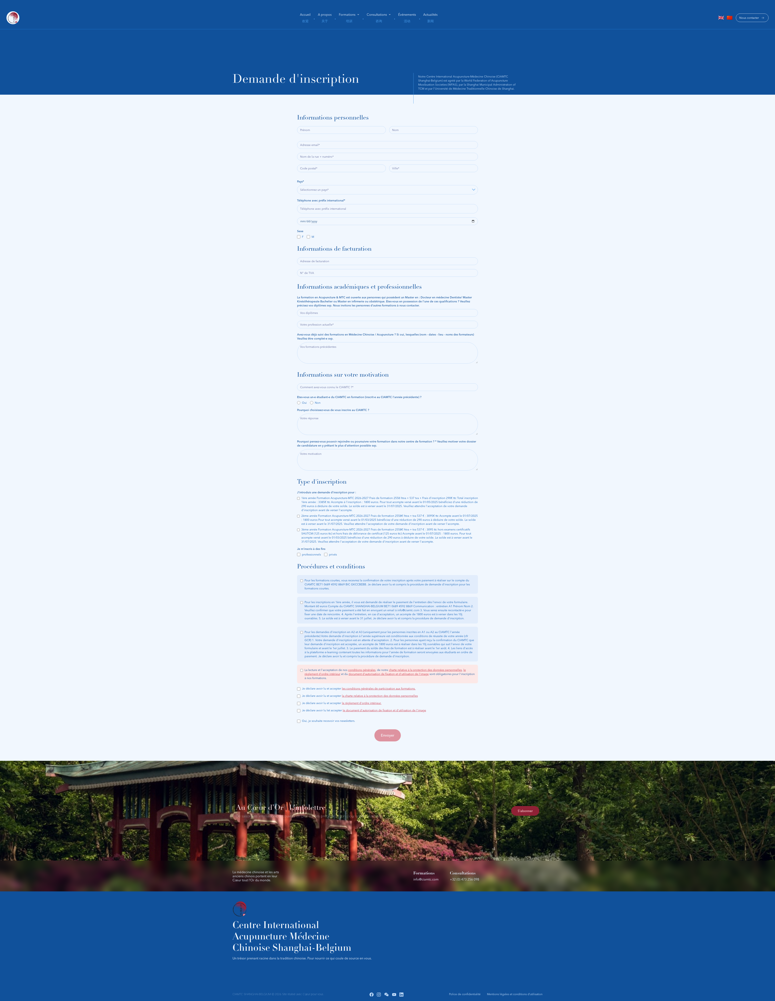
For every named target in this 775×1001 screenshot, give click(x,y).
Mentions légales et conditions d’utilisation (514, 994)
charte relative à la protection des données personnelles (425, 670)
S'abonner (525, 811)
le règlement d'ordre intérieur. (361, 703)
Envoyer (387, 735)
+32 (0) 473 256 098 (464, 879)
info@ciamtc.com (426, 879)
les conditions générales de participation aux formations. (379, 688)
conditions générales (361, 670)
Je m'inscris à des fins (311, 549)
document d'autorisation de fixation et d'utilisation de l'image (389, 674)
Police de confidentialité (465, 994)
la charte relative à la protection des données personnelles (380, 696)
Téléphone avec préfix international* (321, 200)
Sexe (300, 231)
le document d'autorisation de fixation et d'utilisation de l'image (384, 710)
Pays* (300, 181)
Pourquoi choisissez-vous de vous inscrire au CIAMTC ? (333, 410)
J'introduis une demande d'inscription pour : (326, 492)
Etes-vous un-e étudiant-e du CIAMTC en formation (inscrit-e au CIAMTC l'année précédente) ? (359, 397)
